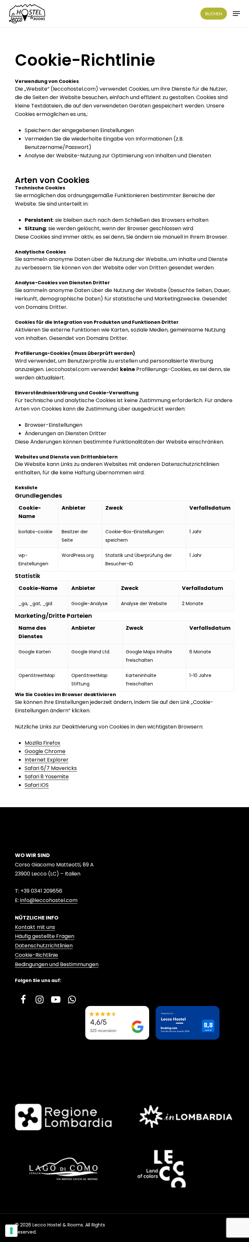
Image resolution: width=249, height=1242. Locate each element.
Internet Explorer (46, 759)
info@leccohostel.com (48, 900)
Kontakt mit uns (35, 927)
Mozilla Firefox (42, 743)
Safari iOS (37, 785)
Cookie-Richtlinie (36, 955)
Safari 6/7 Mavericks (51, 768)
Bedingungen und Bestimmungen (57, 964)
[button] (236, 13)
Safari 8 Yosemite (47, 776)
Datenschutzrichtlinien (44, 945)
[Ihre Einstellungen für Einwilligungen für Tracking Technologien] (11, 1231)
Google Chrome (45, 751)
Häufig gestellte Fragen (44, 936)
